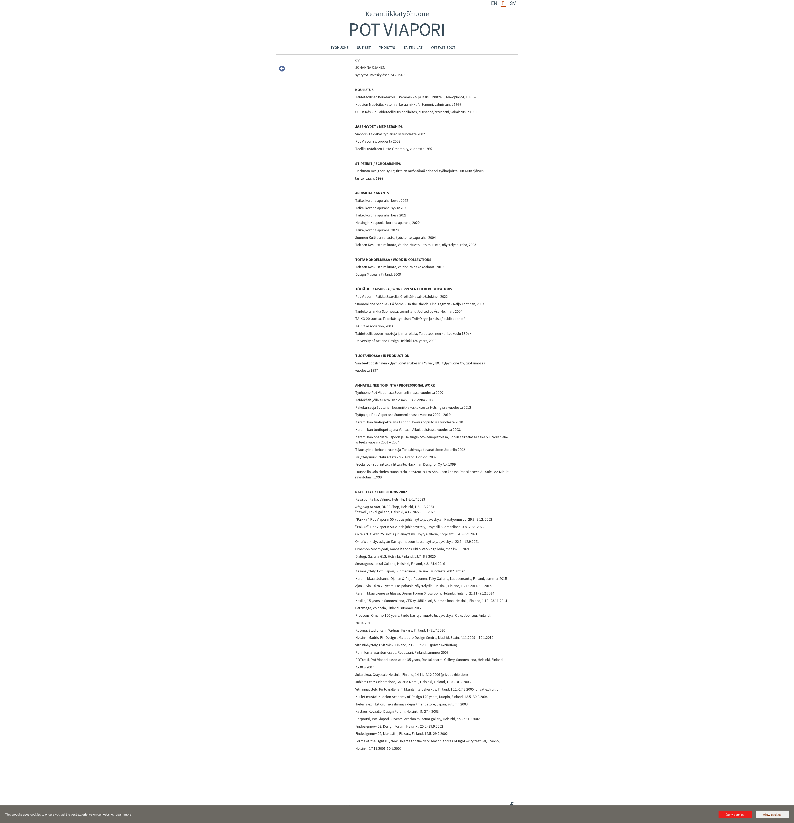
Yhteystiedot (443, 47)
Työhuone (339, 47)
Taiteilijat (413, 47)
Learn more (123, 814)
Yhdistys (387, 47)
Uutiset (364, 47)
